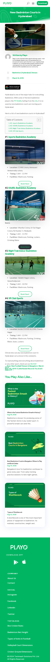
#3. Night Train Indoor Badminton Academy (25, 128)
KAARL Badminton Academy (22, 187)
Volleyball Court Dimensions (20, 645)
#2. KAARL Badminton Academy (21, 126)
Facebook (12, 601)
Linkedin (11, 607)
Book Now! (25, 184)
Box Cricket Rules (15, 625)
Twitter (11, 614)
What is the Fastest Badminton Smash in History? (23, 412)
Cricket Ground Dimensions (20, 651)
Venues (34, 73)
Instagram (12, 594)
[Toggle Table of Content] (37, 120)
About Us (12, 578)
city (36, 101)
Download (42, 3)
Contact (11, 583)
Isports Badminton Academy (22, 137)
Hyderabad (26, 73)
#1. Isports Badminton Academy (21, 123)
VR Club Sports (15, 298)
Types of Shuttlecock (14, 512)
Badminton (16, 73)
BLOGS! (33, 364)
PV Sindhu (18, 101)
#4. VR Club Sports (16, 131)
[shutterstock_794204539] (32, 568)
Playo (24, 55)
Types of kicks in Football (19, 638)
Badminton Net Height (18, 632)
